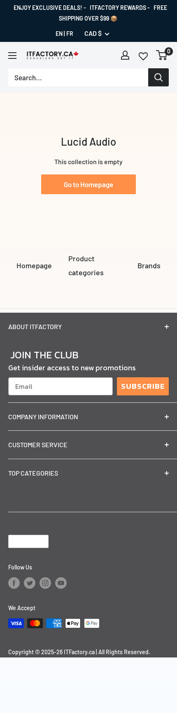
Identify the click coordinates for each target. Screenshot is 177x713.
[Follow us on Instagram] (45, 583)
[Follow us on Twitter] (29, 583)
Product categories (86, 265)
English (21, 541)
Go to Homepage (88, 184)
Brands (149, 265)
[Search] (158, 77)
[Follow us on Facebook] (14, 583)
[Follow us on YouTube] (61, 583)
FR (69, 33)
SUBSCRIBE (143, 386)
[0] (162, 55)
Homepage (34, 265)
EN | (60, 33)
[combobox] (78, 77)
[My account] (125, 55)
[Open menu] (12, 55)
